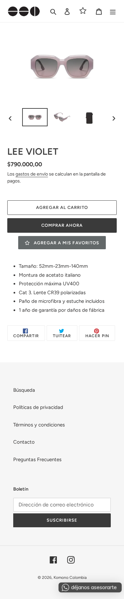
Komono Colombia (70, 577)
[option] (35, 117)
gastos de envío (32, 174)
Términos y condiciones (39, 425)
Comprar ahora (62, 225)
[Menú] (113, 11)
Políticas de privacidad (38, 407)
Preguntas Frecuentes (37, 459)
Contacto (24, 442)
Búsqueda (24, 390)
